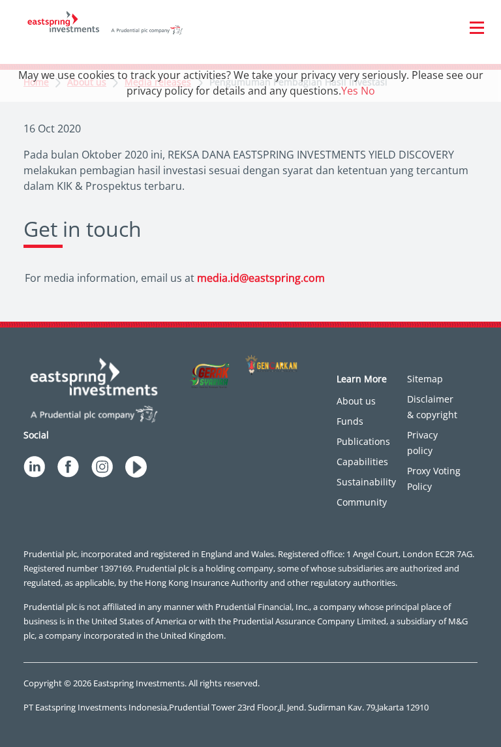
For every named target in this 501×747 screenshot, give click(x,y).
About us (356, 401)
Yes (349, 91)
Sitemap (425, 379)
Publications (363, 441)
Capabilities (362, 461)
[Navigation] (477, 27)
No (368, 91)
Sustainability (366, 482)
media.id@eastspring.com (261, 278)
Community (362, 502)
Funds (350, 421)
